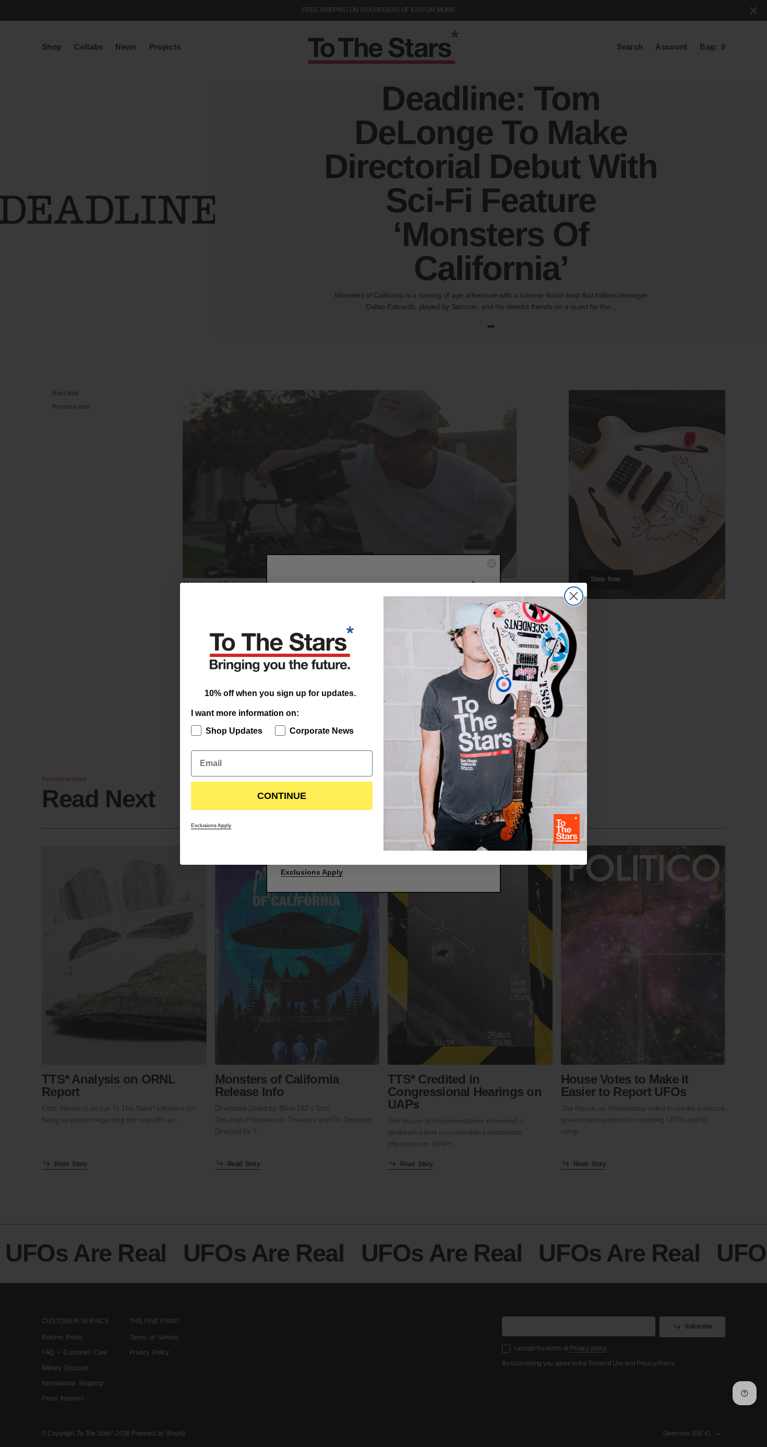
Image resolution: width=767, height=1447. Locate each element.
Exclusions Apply (211, 825)
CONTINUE (281, 796)
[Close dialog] (574, 596)
